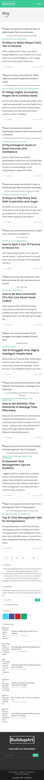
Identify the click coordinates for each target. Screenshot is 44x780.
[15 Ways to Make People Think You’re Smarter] (6, 633)
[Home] (2, 16)
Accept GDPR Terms (11, 605)
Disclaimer (30, 772)
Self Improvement (20, 39)
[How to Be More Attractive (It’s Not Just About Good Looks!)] (6, 715)
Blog (6, 16)
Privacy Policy (13, 772)
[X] (5, 616)
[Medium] (24, 616)
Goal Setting (7, 89)
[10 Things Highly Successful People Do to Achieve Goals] (6, 649)
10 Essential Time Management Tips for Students (16, 465)
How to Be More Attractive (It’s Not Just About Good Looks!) (19, 297)
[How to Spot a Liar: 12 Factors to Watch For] (6, 699)
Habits (4, 290)
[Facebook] (11, 616)
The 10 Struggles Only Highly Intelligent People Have (20, 352)
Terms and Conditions (22, 774)
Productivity (7, 398)
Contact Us (22, 772)
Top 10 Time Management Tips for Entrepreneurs (22, 519)
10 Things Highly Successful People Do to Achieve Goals (20, 94)
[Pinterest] (18, 616)
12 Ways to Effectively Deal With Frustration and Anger (20, 199)
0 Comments (8, 67)
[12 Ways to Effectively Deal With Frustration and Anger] (6, 685)
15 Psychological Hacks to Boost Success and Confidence (19, 148)
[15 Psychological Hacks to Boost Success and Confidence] (6, 667)
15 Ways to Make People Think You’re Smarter (21, 44)
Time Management (24, 514)
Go (37, 600)
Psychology (7, 39)
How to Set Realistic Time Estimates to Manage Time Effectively (19, 407)
